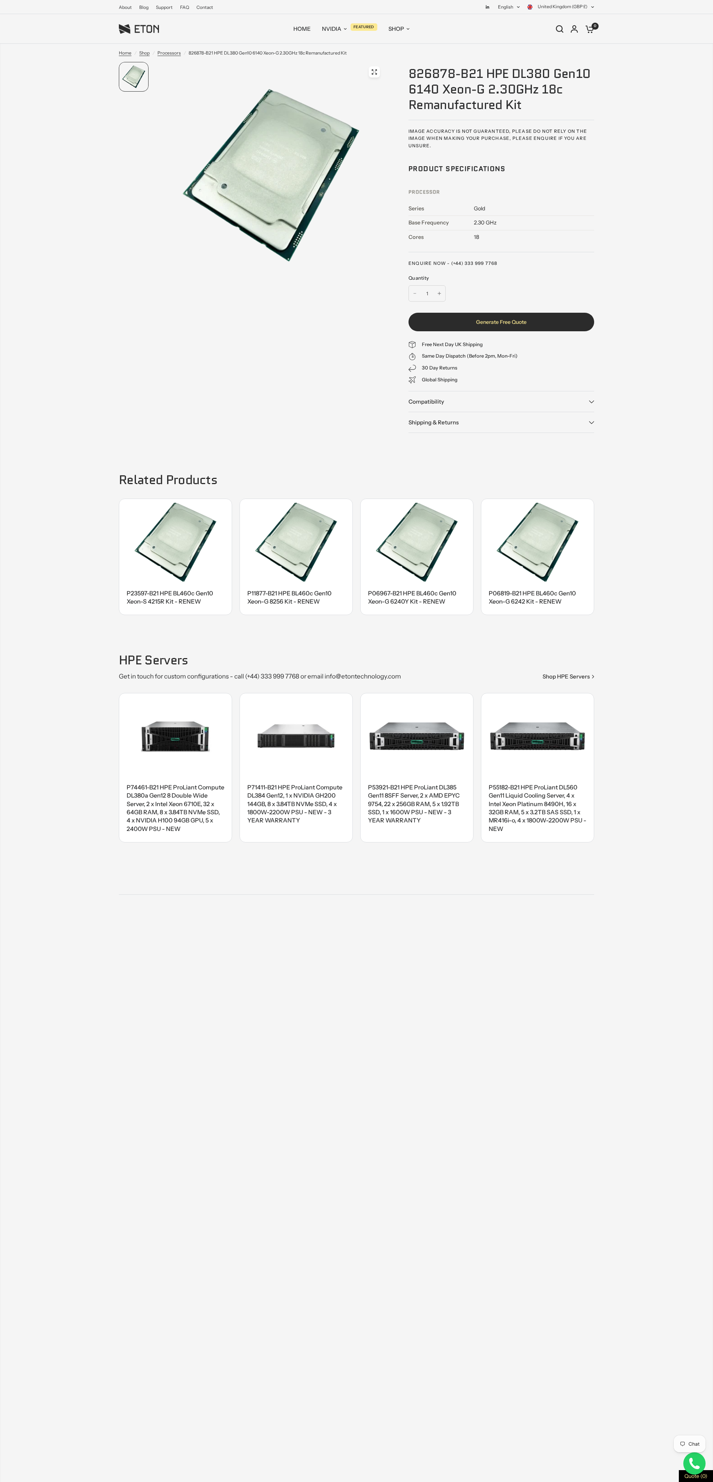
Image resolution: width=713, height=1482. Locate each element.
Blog (144, 7)
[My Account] (574, 29)
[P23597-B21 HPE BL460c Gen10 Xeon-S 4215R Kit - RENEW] (175, 542)
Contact (204, 7)
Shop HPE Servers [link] (566, 676)
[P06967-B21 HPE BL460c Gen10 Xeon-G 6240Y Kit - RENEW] (416, 542)
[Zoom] (374, 72)
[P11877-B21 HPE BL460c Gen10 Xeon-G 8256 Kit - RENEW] (296, 542)
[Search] (559, 29)
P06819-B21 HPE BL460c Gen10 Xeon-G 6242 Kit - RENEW (532, 597)
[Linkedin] (487, 7)
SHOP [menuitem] (396, 28)
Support (164, 7)
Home (125, 53)
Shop (144, 53)
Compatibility (426, 401)
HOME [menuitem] (302, 28)
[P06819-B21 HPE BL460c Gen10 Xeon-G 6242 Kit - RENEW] (537, 542)
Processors (169, 53)
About (125, 7)
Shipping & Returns (433, 422)
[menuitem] (127, 7)
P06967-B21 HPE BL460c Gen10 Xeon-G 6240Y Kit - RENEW (412, 597)
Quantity (418, 278)
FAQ (184, 7)
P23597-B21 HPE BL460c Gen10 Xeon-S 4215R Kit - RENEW (170, 597)
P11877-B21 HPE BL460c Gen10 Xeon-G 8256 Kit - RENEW (289, 597)
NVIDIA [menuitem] (331, 28)
